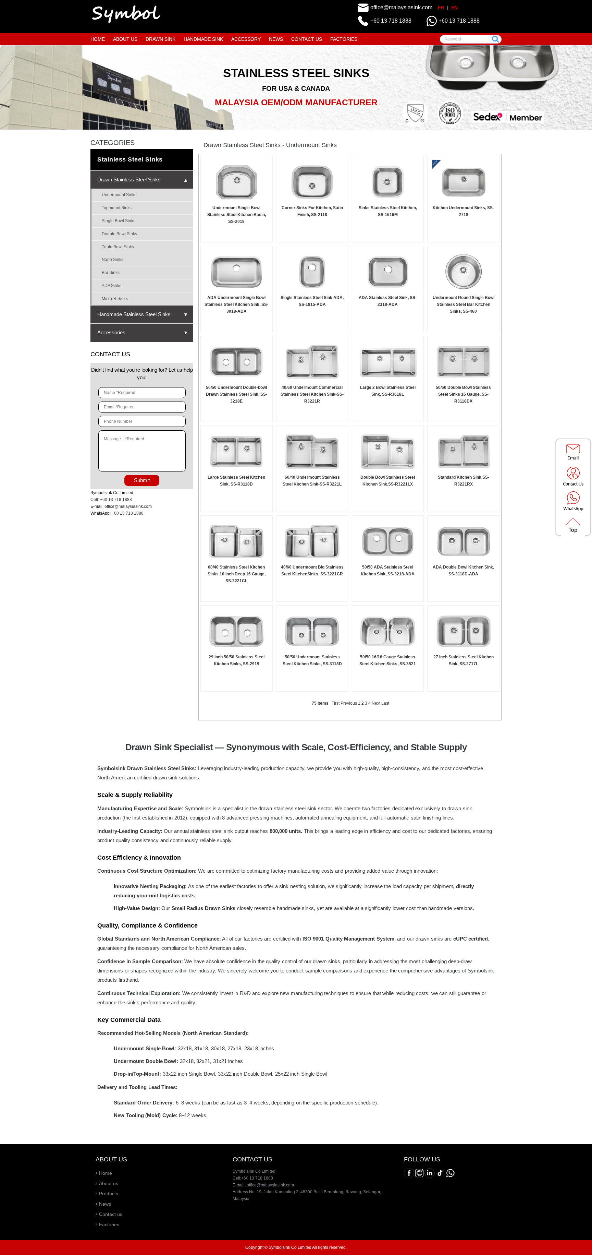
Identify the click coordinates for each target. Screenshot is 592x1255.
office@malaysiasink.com (401, 7)
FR (441, 7)
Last (385, 703)
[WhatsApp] (450, 1173)
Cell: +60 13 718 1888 (111, 499)
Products (108, 1193)
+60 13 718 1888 (390, 21)
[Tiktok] (440, 1173)
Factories (109, 1224)
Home (105, 1173)
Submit (142, 480)
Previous (349, 703)
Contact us (110, 1214)
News (105, 1204)
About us (108, 1183)
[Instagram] (419, 1173)
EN (454, 7)
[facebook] (409, 1173)
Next (376, 703)
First (336, 703)
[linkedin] (429, 1173)
